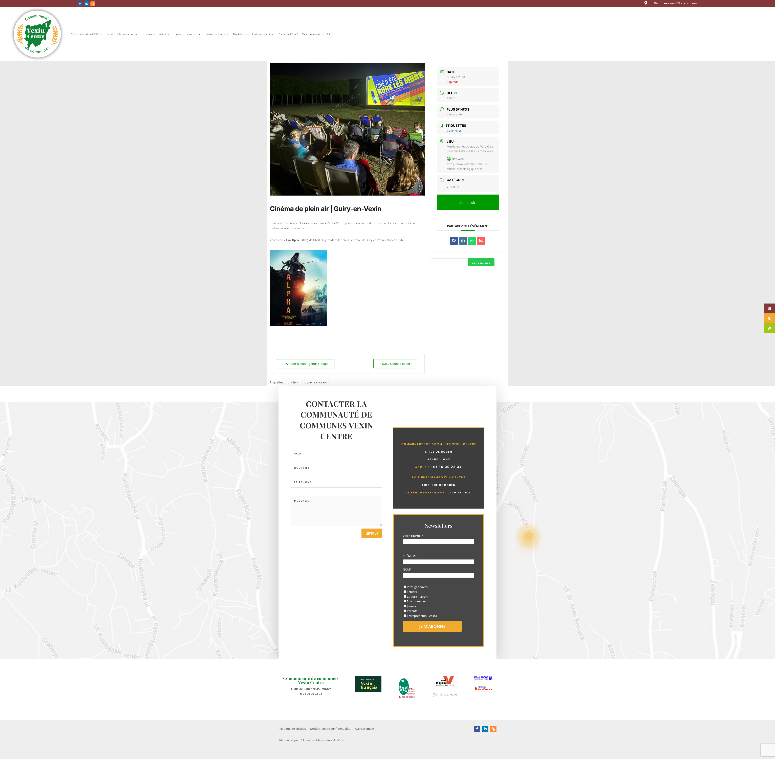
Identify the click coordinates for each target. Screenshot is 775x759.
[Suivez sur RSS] (92, 3)
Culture (454, 187)
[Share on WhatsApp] (472, 241)
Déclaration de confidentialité (330, 729)
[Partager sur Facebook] (454, 241)
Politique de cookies (292, 729)
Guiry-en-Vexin (316, 382)
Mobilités (238, 34)
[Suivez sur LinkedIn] (86, 3)
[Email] (481, 241)
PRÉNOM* (410, 556)
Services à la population (120, 34)
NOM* (407, 569)
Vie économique (311, 34)
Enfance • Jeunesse (186, 34)
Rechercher (481, 263)
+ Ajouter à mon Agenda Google (306, 364)
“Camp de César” (288, 34)
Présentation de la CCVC (84, 34)
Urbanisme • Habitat (154, 34)
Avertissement (364, 729)
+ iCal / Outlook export (395, 364)
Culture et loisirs (215, 34)
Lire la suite (454, 114)
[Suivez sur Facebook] (80, 3)
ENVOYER (372, 533)
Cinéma (293, 382)
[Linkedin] (463, 241)
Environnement (261, 34)
